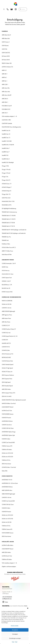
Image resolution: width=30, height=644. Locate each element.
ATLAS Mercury (5, 270)
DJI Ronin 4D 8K (6, 56)
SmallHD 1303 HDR (6, 141)
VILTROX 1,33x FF (6, 281)
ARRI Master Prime (6, 318)
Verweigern (15, 634)
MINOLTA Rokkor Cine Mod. (9, 403)
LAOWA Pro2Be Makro (7, 545)
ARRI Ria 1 (4, 77)
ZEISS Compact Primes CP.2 (8, 393)
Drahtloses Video (6, 244)
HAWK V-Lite (5, 267)
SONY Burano (5, 45)
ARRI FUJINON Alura (7, 490)
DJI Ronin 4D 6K (6, 59)
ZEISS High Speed (6, 382)
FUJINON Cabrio (6, 439)
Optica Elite (4, 471)
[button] (27, 608)
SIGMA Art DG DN (6, 304)
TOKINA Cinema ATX (7, 446)
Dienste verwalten (14, 625)
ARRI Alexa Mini (6, 38)
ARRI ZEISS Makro (6, 389)
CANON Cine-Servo (7, 424)
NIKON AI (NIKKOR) (7, 300)
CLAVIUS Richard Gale (7, 361)
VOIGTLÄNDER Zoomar (7, 414)
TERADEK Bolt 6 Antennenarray (9, 212)
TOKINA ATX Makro (7, 449)
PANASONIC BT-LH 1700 (8, 201)
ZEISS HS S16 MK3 (6, 396)
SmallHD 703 (5, 155)
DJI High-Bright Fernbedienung (9, 208)
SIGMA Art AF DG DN (7, 456)
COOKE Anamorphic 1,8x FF (9, 263)
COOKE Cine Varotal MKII (8, 442)
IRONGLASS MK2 (6, 357)
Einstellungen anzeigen (15, 638)
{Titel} (13, 642)
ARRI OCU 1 (5, 113)
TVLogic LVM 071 (6, 180)
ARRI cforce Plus (6, 88)
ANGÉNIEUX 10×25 (7, 479)
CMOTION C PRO (6, 120)
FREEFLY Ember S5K (7, 63)
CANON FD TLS (6, 347)
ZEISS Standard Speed (7, 385)
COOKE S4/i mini (6, 332)
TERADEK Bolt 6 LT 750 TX (8, 226)
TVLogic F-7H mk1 (6, 173)
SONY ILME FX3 (6, 52)
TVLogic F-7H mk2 (6, 169)
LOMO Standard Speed (7, 364)
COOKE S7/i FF (6, 325)
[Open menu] (4, 9)
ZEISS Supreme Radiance (8, 375)
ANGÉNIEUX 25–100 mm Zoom (10, 483)
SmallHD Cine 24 (6, 130)
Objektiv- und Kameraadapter (9, 566)
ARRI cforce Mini (6, 91)
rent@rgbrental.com (7, 598)
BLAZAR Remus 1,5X (7, 284)
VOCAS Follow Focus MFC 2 (9, 247)
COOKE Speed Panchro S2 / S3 (9, 336)
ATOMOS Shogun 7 (6, 187)
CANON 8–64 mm (6, 307)
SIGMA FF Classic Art (7, 371)
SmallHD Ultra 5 (6, 159)
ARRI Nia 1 (4, 81)
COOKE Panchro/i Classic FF (9, 329)
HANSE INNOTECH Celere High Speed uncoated (14, 400)
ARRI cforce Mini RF (6, 95)
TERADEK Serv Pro (6, 237)
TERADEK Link (5, 240)
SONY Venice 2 (5, 42)
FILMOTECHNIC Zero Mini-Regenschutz (11, 127)
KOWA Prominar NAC (7, 291)
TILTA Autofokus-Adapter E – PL (9, 116)
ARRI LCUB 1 (5, 84)
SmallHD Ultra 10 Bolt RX (8, 144)
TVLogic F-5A (5, 176)
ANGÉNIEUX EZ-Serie (7, 421)
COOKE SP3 (5, 339)
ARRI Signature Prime (7, 315)
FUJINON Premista (6, 417)
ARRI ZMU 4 (5, 98)
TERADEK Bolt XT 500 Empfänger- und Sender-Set (14, 233)
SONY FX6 (4, 49)
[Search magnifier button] (20, 9)
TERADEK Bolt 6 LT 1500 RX (8, 215)
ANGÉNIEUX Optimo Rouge (8, 431)
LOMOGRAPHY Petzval (7, 407)
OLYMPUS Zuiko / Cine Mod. (9, 467)
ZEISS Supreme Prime (7, 378)
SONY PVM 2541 (6, 198)
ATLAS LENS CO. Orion (7, 274)
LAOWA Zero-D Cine (7, 410)
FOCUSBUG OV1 (6, 109)
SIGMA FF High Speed (7, 368)
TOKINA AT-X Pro (6, 460)
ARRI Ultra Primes (6, 322)
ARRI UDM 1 (5, 102)
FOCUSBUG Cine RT (7, 105)
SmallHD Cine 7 (5, 152)
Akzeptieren (15, 630)
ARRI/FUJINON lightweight (8, 311)
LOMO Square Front (7, 277)
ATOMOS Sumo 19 (6, 183)
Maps (6, 602)
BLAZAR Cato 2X (6, 288)
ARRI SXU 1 (4, 74)
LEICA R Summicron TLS (7, 354)
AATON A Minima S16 (7, 67)
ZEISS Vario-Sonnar (6, 463)
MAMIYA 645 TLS (6, 343)
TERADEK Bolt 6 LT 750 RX (8, 222)
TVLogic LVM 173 (6, 194)
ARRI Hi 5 (4, 70)
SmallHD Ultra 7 (6, 148)
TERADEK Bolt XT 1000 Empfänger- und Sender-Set (14, 229)
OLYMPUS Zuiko (6, 350)
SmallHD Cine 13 (6, 137)
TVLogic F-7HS (5, 166)
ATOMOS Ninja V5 (6, 190)
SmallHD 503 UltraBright (8, 162)
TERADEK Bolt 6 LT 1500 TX (8, 219)
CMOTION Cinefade (7, 123)
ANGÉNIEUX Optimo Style (8, 435)
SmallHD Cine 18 (6, 134)
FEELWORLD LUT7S (6, 205)
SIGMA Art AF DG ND (7, 453)
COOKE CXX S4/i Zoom (8, 428)
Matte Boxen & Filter (7, 254)
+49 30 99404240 (7, 597)
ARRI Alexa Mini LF (6, 35)
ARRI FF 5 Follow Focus (7, 251)
